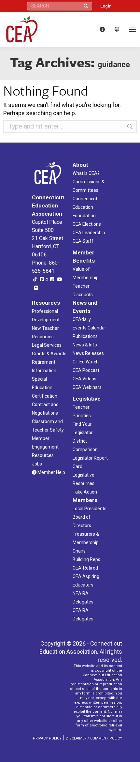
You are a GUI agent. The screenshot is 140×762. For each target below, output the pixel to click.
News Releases (88, 353)
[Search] (86, 6)
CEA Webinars (87, 387)
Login (106, 6)
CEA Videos (84, 378)
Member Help (50, 472)
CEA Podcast (86, 370)
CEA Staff (83, 241)
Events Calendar (89, 327)
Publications (85, 336)
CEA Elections (87, 224)
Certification (44, 396)
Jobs (37, 463)
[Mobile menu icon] (132, 29)
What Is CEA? (86, 173)
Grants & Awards (49, 353)
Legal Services (47, 345)
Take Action (85, 492)
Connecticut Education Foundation (85, 207)
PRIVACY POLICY (47, 738)
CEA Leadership (89, 232)
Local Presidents (89, 508)
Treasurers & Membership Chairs (86, 542)
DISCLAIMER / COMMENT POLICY (94, 738)
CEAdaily (82, 319)
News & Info (85, 344)
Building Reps (86, 559)
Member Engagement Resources (45, 447)
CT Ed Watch (86, 361)
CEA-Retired (85, 568)
